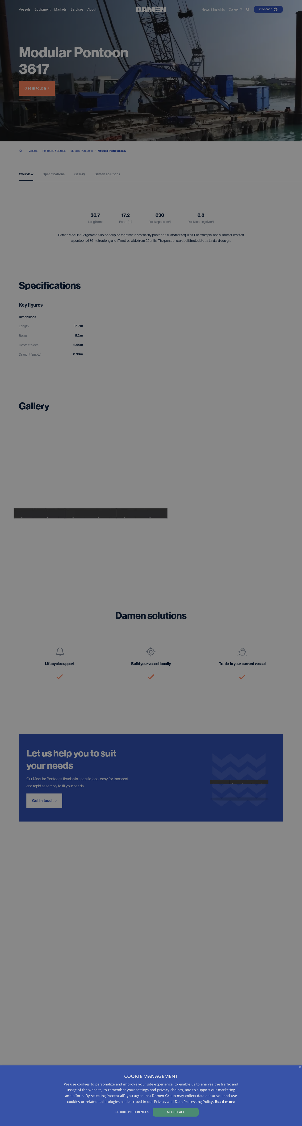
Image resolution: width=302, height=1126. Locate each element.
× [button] (300, 1067)
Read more (225, 1101)
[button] (102, 1111)
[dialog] (151, 1095)
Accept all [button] (176, 1112)
